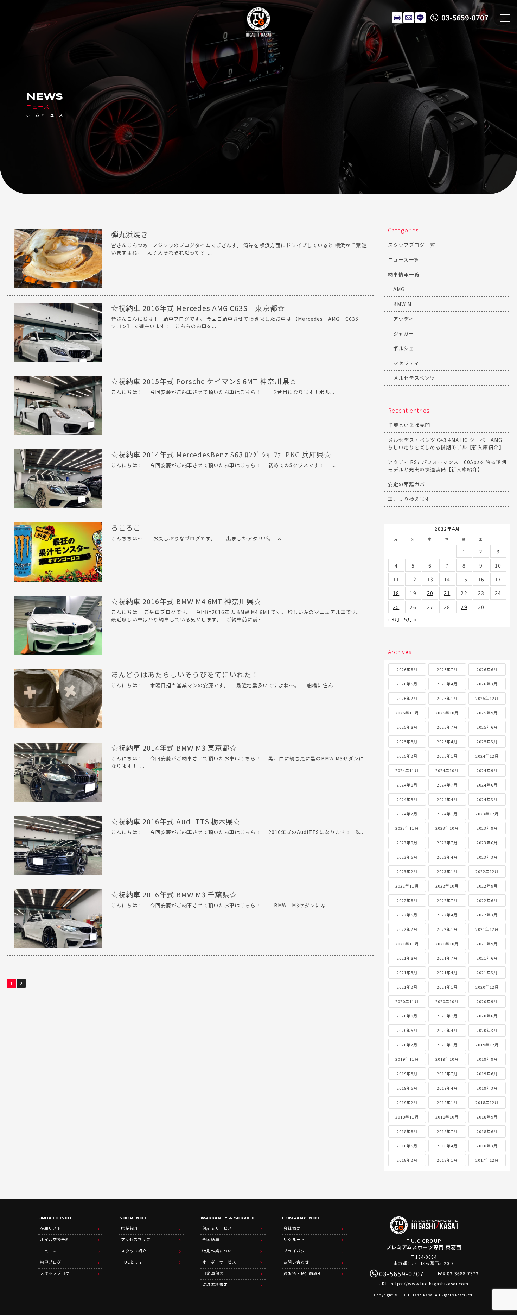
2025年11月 (407, 712)
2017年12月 (487, 1160)
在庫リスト (397, 17)
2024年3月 (487, 799)
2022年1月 (447, 929)
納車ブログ (50, 1262)
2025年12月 (487, 698)
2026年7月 (447, 669)
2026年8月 (407, 669)
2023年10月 (447, 828)
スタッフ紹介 (133, 1250)
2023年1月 (447, 871)
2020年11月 (407, 1001)
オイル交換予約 (55, 1239)
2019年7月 (447, 1073)
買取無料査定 (215, 1284)
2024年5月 (407, 799)
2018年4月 (447, 1145)
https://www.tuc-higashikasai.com (430, 1283)
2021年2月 (407, 987)
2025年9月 (487, 712)
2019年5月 (407, 1088)
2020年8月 (407, 1016)
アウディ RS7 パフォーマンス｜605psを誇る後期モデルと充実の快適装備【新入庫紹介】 (447, 465)
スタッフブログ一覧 (411, 244)
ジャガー (403, 333)
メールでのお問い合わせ (408, 17)
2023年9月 (487, 828)
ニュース (48, 1250)
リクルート (294, 1239)
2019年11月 (407, 1059)
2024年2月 (407, 813)
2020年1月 (447, 1044)
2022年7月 (447, 900)
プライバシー (296, 1250)
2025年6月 (487, 727)
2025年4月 (447, 741)
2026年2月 (407, 698)
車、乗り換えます (409, 498)
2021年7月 (447, 958)
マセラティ (406, 363)
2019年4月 (447, 1088)
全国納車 (210, 1239)
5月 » (410, 619)
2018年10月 (447, 1117)
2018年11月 (407, 1117)
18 (396, 592)
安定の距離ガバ (406, 484)
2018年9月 (487, 1117)
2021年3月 (487, 972)
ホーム (33, 115)
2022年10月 (447, 886)
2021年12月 (487, 929)
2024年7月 (447, 785)
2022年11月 (407, 886)
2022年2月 (407, 929)
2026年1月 (447, 698)
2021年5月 (407, 972)
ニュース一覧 (403, 259)
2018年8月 (407, 1131)
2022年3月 (487, 915)
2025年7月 (447, 727)
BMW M (402, 303)
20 (430, 592)
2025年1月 (447, 756)
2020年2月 (407, 1044)
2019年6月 (487, 1073)
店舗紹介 (129, 1228)
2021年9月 (487, 943)
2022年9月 (487, 886)
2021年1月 (447, 987)
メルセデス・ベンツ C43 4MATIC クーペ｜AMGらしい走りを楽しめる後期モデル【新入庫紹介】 (446, 443)
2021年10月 (447, 943)
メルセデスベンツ (414, 377)
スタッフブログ (55, 1273)
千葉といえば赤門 (409, 424)
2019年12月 (487, 1044)
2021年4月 (447, 972)
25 (396, 606)
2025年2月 (407, 756)
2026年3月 (487, 684)
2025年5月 (407, 741)
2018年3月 (487, 1145)
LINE (420, 17)
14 (447, 579)
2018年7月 (447, 1131)
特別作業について (219, 1250)
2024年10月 (447, 770)
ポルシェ (403, 348)
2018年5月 (407, 1145)
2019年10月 (447, 1059)
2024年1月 (447, 813)
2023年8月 (407, 842)
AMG (399, 289)
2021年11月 (407, 943)
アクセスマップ (135, 1239)
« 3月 (393, 619)
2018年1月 (447, 1160)
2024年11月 (407, 770)
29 (464, 606)
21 (447, 592)
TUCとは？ (131, 1262)
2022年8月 (407, 900)
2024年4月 (447, 799)
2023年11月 (407, 828)
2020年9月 (487, 1001)
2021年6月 (487, 958)
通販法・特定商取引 (302, 1273)
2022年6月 (487, 900)
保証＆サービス (217, 1228)
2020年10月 (447, 1001)
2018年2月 (407, 1160)
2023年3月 (487, 857)
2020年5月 (407, 1030)
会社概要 (291, 1228)
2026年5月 (407, 684)
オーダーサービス (219, 1262)
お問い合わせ (296, 1262)
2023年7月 (447, 842)
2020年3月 (487, 1030)
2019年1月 (447, 1102)
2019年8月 (407, 1073)
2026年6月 (487, 669)
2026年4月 (447, 684)
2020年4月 (447, 1030)
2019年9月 (487, 1059)
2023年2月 (407, 871)
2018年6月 (487, 1131)
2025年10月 (447, 712)
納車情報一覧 (404, 274)
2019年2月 (407, 1102)
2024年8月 (407, 785)
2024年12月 (487, 756)
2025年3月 (487, 741)
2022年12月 (487, 871)
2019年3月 (487, 1088)
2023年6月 (487, 842)
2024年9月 (487, 770)
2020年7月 (447, 1016)
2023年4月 (447, 857)
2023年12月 (487, 813)
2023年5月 (407, 857)
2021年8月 (407, 958)
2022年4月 (447, 915)
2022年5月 (407, 915)
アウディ (403, 318)
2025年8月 (407, 727)
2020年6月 (487, 1016)
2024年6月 (487, 785)
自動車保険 (212, 1273)
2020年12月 (487, 987)
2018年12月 (487, 1102)
